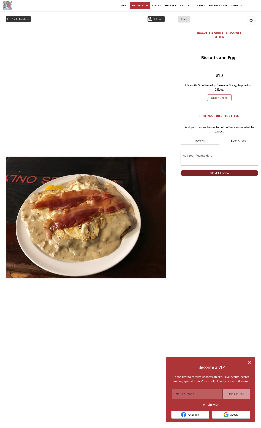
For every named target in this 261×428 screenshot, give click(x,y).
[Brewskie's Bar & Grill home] (19, 5)
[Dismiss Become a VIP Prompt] (249, 362)
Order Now (140, 5)
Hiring (157, 5)
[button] (18, 19)
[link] (219, 97)
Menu (125, 5)
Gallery (170, 5)
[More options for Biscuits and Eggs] (251, 20)
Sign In (236, 5)
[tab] (200, 140)
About (184, 5)
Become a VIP (218, 5)
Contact (199, 5)
